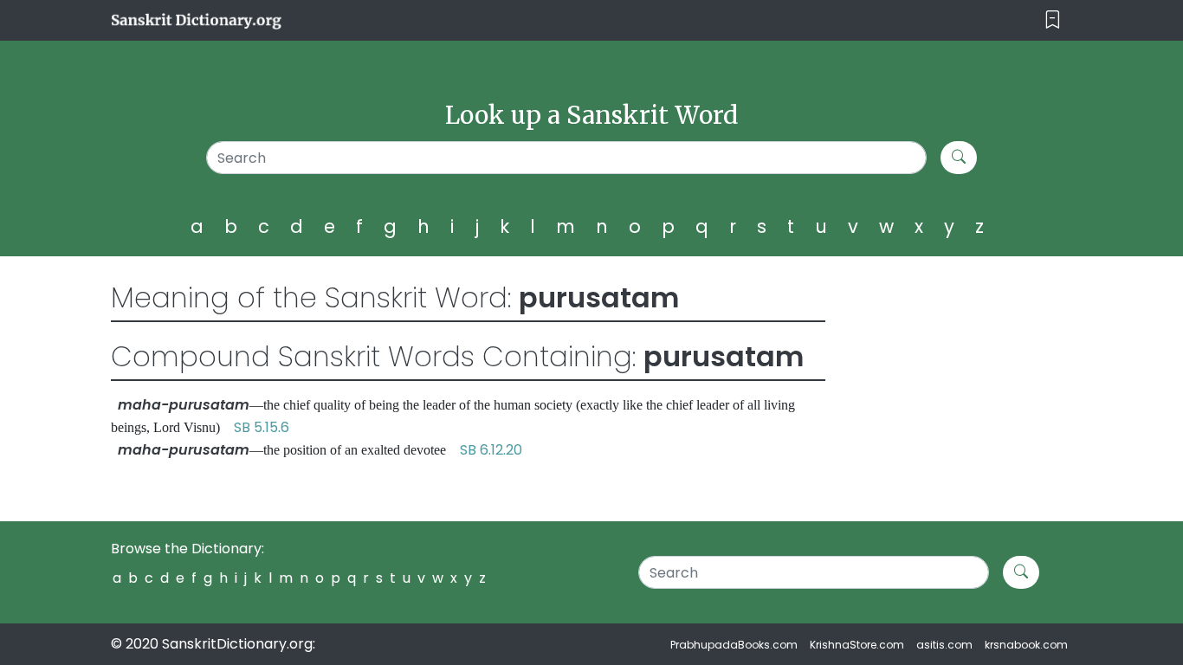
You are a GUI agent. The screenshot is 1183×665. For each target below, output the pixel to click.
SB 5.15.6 (261, 427)
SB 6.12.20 (491, 450)
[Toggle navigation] (1052, 20)
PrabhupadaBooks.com (734, 644)
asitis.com (944, 644)
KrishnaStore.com (857, 644)
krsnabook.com (1026, 644)
